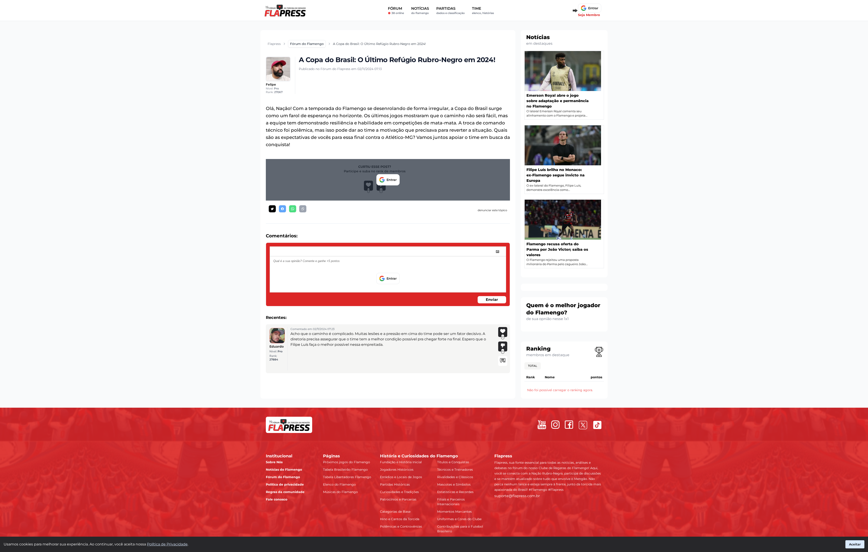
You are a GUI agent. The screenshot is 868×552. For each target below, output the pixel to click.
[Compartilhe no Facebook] (282, 209)
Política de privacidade (285, 484)
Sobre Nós (274, 462)
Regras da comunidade (285, 492)
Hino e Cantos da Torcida (399, 519)
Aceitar (855, 544)
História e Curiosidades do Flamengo (419, 456)
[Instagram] (555, 424)
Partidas (450, 10)
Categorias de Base (395, 512)
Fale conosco (276, 499)
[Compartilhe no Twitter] (272, 209)
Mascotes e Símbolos (454, 484)
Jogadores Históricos (396, 470)
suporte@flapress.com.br (517, 496)
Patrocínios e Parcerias (398, 499)
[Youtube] (541, 424)
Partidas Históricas (395, 484)
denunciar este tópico (492, 210)
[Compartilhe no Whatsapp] (292, 209)
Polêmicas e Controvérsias (401, 526)
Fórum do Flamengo (283, 477)
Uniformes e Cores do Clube (459, 519)
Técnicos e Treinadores (455, 470)
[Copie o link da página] (303, 209)
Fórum (396, 10)
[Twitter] (583, 425)
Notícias (420, 10)
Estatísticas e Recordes (455, 492)
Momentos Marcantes (454, 512)
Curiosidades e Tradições (399, 492)
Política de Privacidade (167, 544)
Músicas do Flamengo (340, 492)
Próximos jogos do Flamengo (346, 462)
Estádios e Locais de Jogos (401, 477)
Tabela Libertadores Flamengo (347, 477)
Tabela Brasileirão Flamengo (345, 470)
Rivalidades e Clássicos (455, 477)
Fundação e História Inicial (401, 462)
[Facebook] (568, 424)
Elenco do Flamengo (339, 484)
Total (532, 365)
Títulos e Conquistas (453, 462)
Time (483, 10)
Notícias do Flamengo (284, 470)
